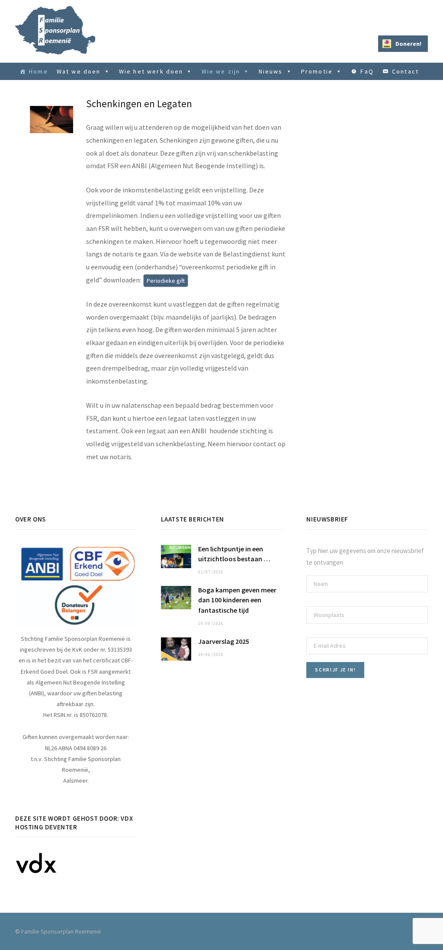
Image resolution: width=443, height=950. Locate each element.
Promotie (317, 71)
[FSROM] (55, 30)
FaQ (366, 71)
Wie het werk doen (151, 71)
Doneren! (408, 44)
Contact (405, 71)
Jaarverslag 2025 (223, 641)
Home (38, 71)
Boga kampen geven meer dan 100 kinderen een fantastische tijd (237, 599)
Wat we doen (79, 71)
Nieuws (271, 71)
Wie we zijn (221, 71)
